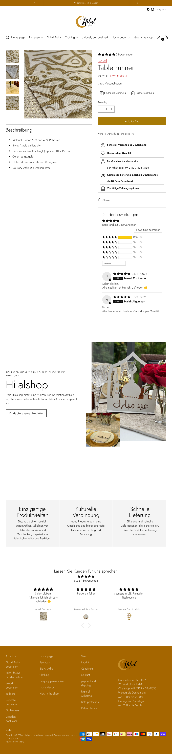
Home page (46, 656)
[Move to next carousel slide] (163, 468)
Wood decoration (12, 685)
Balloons (10, 694)
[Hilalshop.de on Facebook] (148, 9)
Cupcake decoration (12, 702)
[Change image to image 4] (12, 103)
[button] (107, 54)
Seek (84, 656)
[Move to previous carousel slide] (156, 468)
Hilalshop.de (29, 735)
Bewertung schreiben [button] (148, 230)
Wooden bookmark (11, 719)
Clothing (44, 675)
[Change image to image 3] (12, 87)
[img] (122, 274)
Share (106, 200)
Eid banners (12, 710)
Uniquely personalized (52, 681)
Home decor (46, 687)
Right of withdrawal (87, 693)
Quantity (103, 102)
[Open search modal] (7, 37)
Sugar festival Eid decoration (14, 675)
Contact (85, 675)
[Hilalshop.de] (86, 22)
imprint (85, 662)
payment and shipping (88, 683)
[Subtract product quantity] (111, 109)
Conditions (87, 669)
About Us (11, 656)
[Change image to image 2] (12, 72)
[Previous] (34, 3)
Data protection (90, 702)
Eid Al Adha (46, 669)
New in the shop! (49, 694)
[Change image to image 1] (12, 56)
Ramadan (44, 662)
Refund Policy (89, 708)
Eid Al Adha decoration (13, 664)
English (160, 9)
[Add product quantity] (101, 109)
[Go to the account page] (157, 37)
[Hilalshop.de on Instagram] (152, 9)
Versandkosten (113, 83)
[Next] (137, 3)
